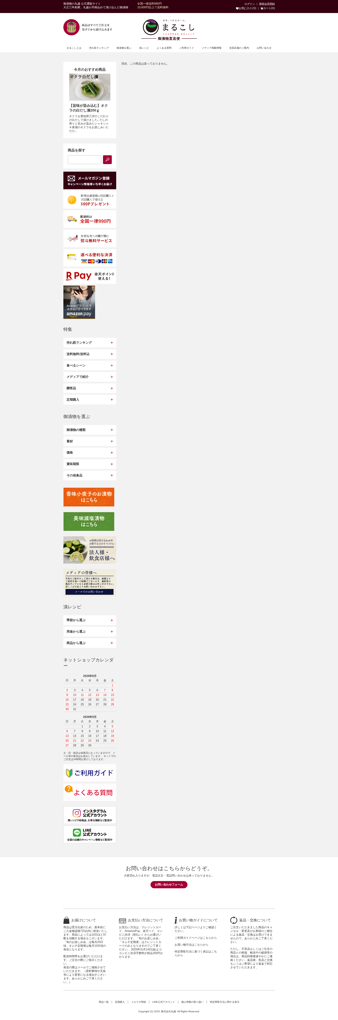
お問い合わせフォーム (169, 884)
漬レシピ (144, 47)
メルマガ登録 (138, 1001)
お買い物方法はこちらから (191, 944)
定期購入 (120, 1001)
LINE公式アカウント (163, 1001)
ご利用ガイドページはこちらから (196, 937)
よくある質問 (164, 47)
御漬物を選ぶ (124, 47)
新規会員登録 (267, 3)
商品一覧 (104, 1001)
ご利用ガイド (186, 47)
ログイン (249, 3)
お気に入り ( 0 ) (247, 8)
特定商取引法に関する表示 (224, 1001)
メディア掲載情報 (211, 47)
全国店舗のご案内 (239, 47)
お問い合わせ (264, 47)
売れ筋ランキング (99, 47)
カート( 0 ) (269, 8)
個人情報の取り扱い (192, 1001)
